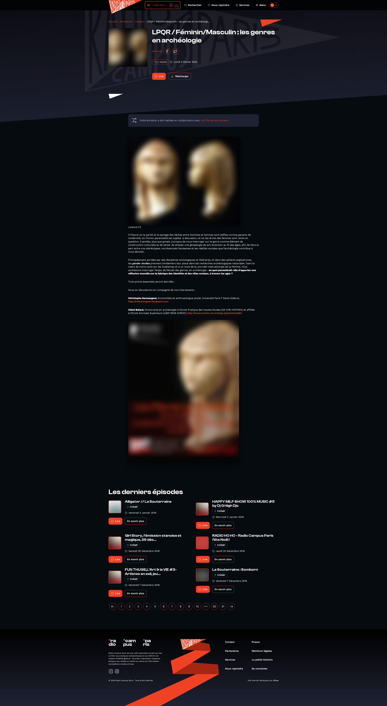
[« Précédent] (112, 606)
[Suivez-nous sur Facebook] (111, 671)
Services (244, 5)
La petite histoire (262, 659)
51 (223, 606)
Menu (262, 5)
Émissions (126, 21)
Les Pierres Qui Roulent (214, 120)
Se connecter (259, 668)
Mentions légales (262, 650)
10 (197, 606)
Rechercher (195, 5)
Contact (230, 642)
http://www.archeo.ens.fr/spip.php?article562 (214, 313)
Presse (256, 642)
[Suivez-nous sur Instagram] (117, 671)
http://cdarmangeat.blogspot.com (148, 301)
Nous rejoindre (220, 5)
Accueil (113, 21)
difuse (275, 680)
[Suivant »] (231, 606)
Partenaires (232, 650)
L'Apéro (139, 21)
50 (214, 606)
